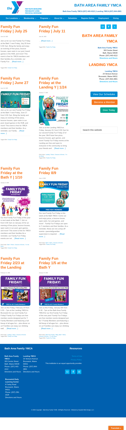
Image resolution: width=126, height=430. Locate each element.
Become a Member (104, 102)
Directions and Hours (109, 58)
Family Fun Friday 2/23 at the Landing (12, 262)
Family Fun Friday (12, 67)
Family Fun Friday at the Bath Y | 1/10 (12, 172)
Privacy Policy (76, 360)
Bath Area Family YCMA (50, 410)
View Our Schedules (104, 94)
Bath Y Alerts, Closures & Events (15, 244)
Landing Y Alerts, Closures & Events (55, 154)
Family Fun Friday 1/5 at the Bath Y (53, 262)
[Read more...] (17, 62)
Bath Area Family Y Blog (52, 334)
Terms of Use (77, 356)
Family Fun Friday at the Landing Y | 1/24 (53, 82)
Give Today (109, 110)
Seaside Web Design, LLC (86, 410)
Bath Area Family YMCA (23, 7)
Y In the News (53, 336)
